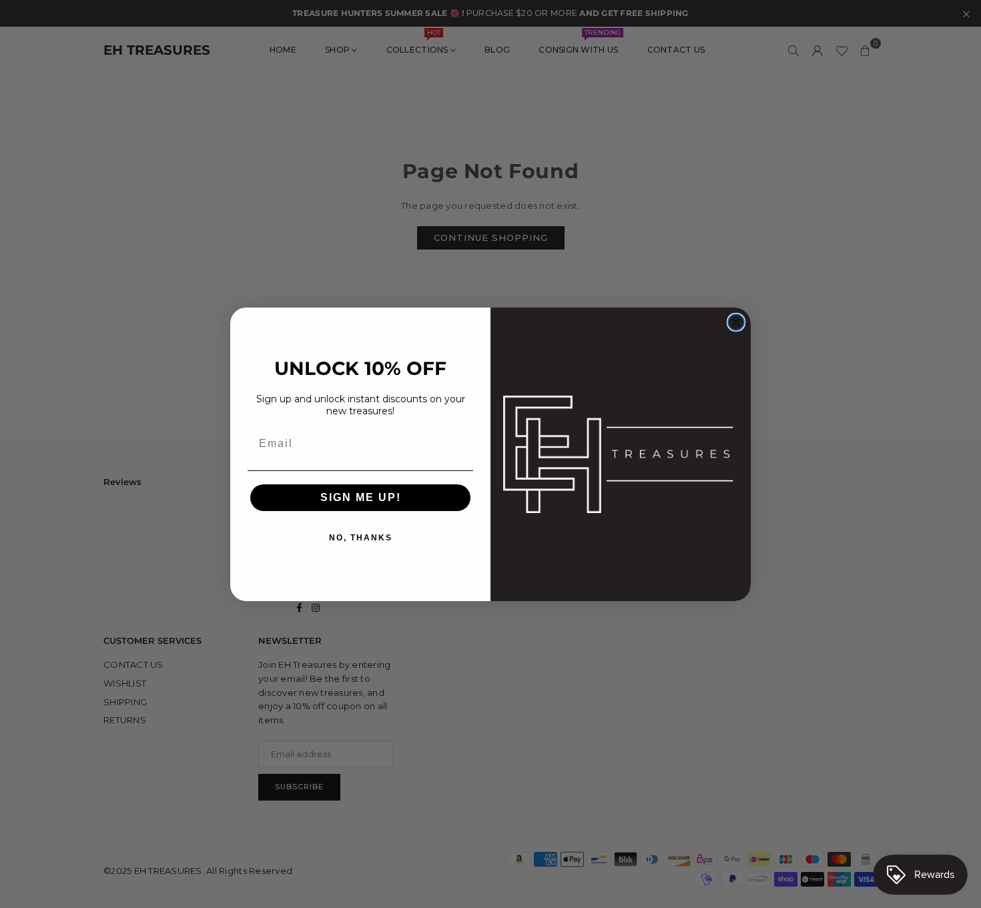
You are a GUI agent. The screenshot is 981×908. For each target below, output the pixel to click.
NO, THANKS (360, 537)
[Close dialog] (736, 322)
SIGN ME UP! (360, 497)
